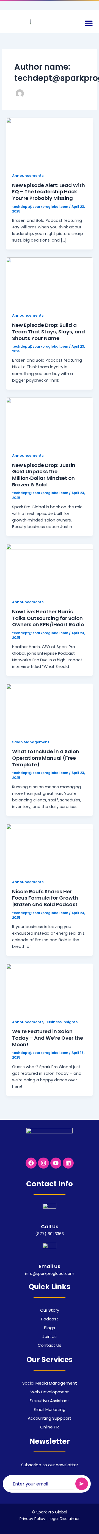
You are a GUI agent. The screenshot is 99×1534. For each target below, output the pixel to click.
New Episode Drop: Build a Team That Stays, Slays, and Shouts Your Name (48, 331)
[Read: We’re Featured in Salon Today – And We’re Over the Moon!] (49, 988)
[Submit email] (81, 1484)
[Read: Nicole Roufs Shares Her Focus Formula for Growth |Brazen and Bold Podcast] (49, 848)
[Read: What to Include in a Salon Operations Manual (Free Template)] (49, 708)
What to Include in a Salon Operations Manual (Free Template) (45, 758)
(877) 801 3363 (49, 1234)
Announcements (27, 175)
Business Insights (61, 1022)
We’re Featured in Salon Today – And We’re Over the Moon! (47, 1038)
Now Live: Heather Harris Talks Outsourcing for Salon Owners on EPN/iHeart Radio (48, 618)
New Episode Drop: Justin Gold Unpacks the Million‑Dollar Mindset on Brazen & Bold (43, 475)
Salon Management (30, 742)
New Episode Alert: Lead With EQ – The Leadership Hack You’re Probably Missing (48, 192)
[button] (88, 23)
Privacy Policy (32, 1518)
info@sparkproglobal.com (49, 1273)
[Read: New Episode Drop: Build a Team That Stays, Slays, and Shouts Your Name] (49, 281)
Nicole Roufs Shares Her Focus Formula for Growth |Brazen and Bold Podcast (45, 898)
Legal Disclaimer (64, 1518)
